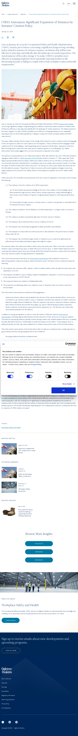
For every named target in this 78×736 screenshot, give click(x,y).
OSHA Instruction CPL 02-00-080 (31, 158)
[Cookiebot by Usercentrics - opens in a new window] (67, 344)
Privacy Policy (36, 364)
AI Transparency (6, 708)
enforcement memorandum (39, 258)
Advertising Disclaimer (8, 700)
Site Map (4, 687)
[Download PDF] (2, 37)
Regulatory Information (8, 695)
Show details (67, 384)
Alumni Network (6, 679)
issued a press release (66, 124)
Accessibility (5, 691)
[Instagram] (16, 722)
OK (63, 390)
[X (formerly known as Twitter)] (3, 722)
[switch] (29, 376)
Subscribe (4, 683)
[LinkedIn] (9, 722)
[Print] (8, 37)
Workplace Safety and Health (11, 427)
